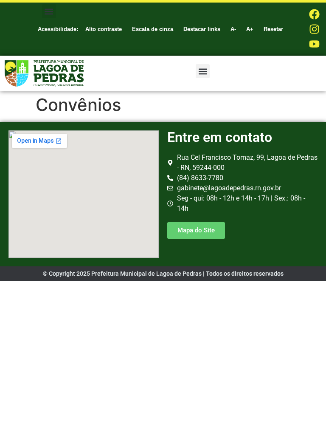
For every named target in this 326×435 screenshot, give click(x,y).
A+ (249, 29)
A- (233, 29)
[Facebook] (314, 14)
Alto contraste (103, 29)
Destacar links (201, 29)
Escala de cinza (152, 29)
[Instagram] (314, 29)
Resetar (273, 29)
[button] (49, 11)
